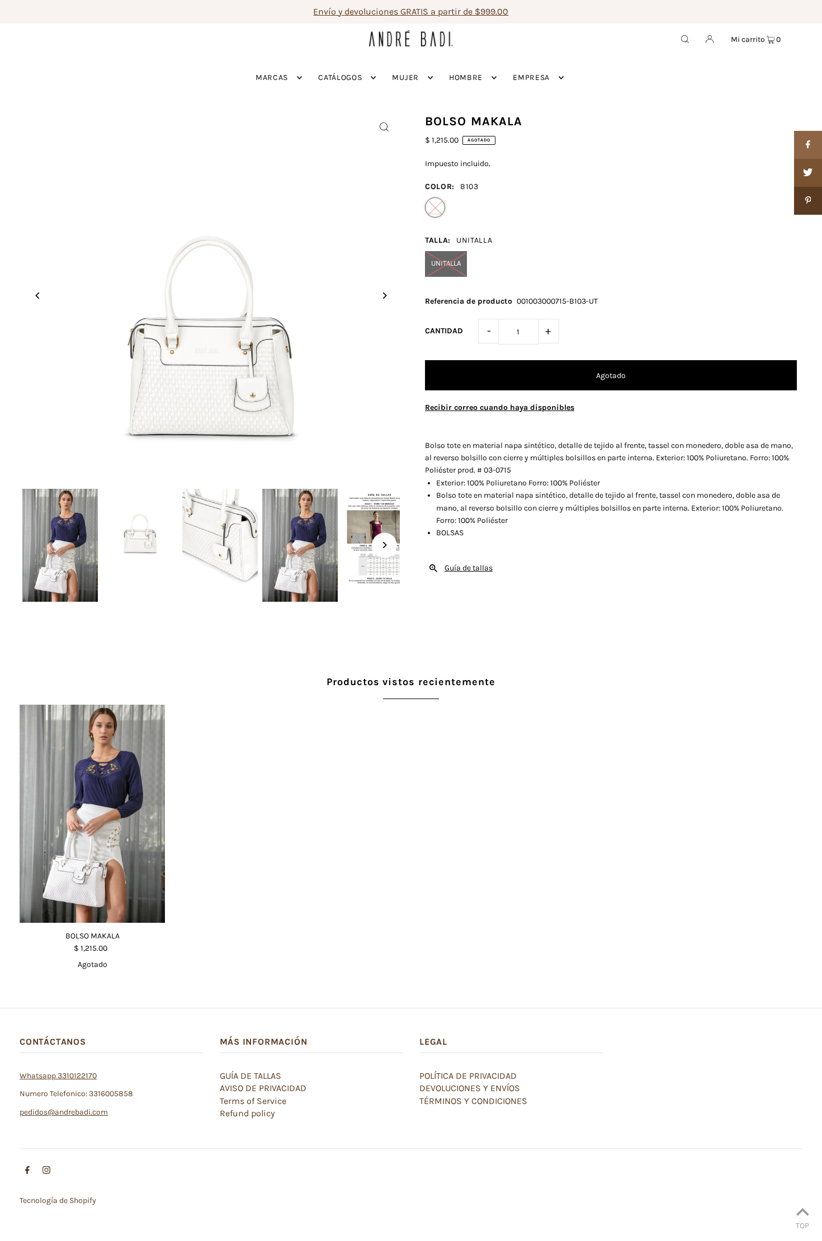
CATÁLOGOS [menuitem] (340, 77)
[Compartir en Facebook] (808, 145)
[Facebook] (27, 1171)
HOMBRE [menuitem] (466, 77)
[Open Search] (685, 38)
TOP (802, 1225)
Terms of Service (253, 1101)
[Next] (384, 295)
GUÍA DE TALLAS (250, 1075)
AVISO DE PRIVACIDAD (263, 1088)
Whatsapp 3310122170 (58, 1075)
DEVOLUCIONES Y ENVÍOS (469, 1088)
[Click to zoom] (384, 126)
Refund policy (247, 1113)
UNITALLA (446, 263)
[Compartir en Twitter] (808, 173)
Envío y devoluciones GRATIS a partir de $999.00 (410, 11)
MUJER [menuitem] (405, 77)
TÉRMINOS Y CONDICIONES (473, 1101)
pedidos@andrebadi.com (64, 1112)
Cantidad (444, 331)
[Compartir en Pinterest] (808, 201)
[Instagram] (46, 1171)
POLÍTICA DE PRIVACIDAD (468, 1075)
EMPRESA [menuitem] (531, 77)
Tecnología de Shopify (58, 1200)
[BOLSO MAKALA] (92, 814)
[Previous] (37, 295)
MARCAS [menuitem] (272, 77)
